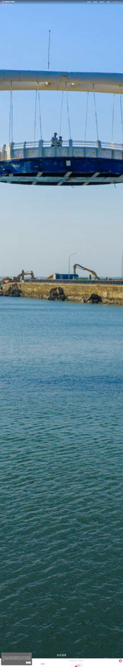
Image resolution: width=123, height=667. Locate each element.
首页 (2, 4)
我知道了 (28, 662)
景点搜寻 (11, 4)
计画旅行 (108, 1)
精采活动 (89, 1)
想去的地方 (102, 1)
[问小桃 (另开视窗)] (120, 660)
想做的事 (95, 1)
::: (1, 4)
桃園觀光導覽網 (8, 2)
